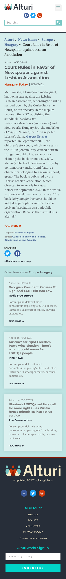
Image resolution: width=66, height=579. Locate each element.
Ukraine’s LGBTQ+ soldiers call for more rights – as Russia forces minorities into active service (32, 410)
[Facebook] (26, 15)
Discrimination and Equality (20, 240)
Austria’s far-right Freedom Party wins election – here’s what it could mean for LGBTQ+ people (30, 347)
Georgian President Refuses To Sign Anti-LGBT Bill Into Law (32, 289)
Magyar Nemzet (36, 136)
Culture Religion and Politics (28, 236)
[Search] (58, 22)
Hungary (29, 232)
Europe (18, 232)
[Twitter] (33, 15)
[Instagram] (39, 15)
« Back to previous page (18, 261)
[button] (58, 7)
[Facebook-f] (24, 493)
